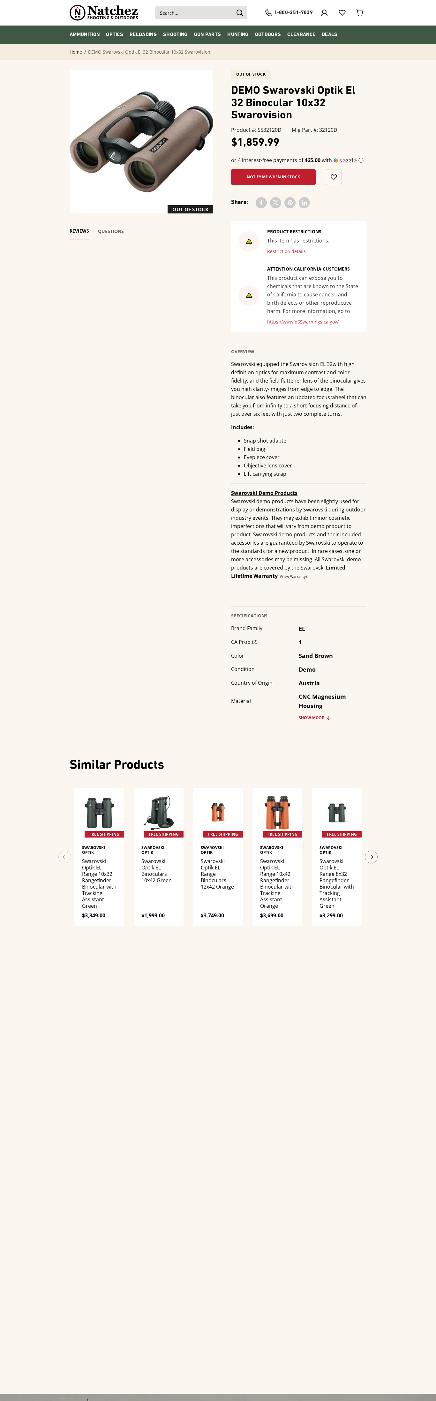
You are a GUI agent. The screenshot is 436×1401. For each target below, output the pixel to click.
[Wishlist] (342, 12)
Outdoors (268, 34)
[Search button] (239, 12)
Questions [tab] (111, 231)
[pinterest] (290, 202)
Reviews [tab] (79, 231)
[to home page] (104, 13)
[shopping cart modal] (360, 12)
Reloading (143, 34)
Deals (330, 34)
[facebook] (261, 202)
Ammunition (85, 34)
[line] (304, 202)
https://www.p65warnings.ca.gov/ (303, 322)
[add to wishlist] (334, 177)
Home (76, 52)
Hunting (237, 34)
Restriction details (286, 251)
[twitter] (275, 202)
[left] (64, 857)
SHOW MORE (311, 717)
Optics (114, 34)
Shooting (175, 34)
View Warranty (293, 576)
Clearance (301, 34)
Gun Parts (207, 34)
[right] (371, 857)
